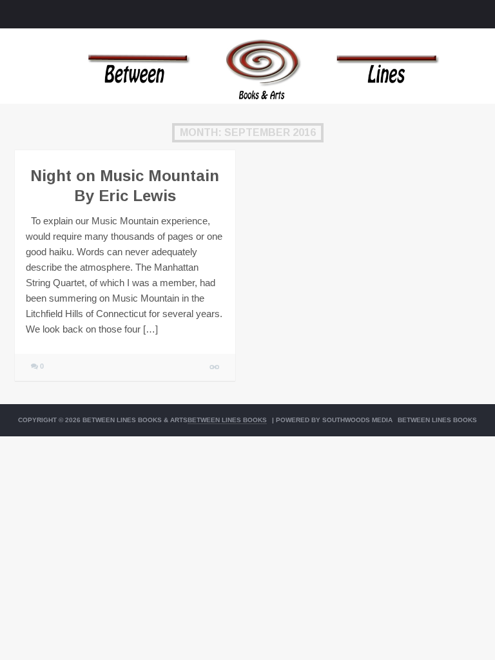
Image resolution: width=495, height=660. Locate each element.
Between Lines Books (227, 419)
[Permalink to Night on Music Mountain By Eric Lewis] (215, 367)
